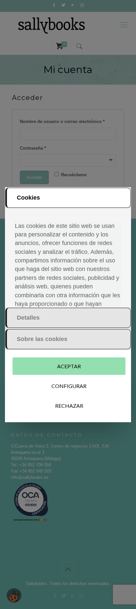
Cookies (28, 197)
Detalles (28, 317)
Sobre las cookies (42, 339)
